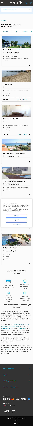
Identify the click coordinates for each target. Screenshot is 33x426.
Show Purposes (16, 224)
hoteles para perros (6, 328)
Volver (4, 20)
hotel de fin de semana (20, 324)
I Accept (16, 215)
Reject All (16, 220)
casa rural (22, 328)
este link (9, 349)
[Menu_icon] (2, 2)
